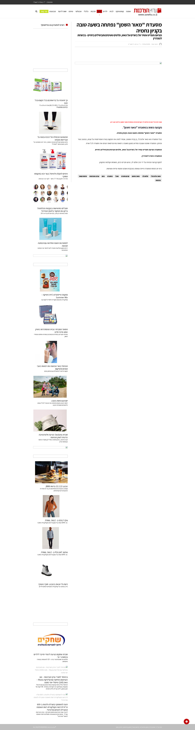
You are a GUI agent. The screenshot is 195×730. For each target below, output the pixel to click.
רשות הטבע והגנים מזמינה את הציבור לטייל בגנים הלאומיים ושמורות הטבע (53, 404)
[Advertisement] (121, 55)
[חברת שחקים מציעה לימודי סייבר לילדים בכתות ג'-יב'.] (50, 640)
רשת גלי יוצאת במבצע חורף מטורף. (53, 584)
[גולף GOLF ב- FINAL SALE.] (50, 506)
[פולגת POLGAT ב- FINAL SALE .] (50, 538)
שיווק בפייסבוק (127, 727)
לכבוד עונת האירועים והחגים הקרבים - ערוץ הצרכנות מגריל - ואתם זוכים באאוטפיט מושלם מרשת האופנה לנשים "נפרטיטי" (52, 714)
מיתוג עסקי (119, 727)
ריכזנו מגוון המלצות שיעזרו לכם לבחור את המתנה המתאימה (53, 249)
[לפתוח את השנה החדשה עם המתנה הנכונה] (50, 229)
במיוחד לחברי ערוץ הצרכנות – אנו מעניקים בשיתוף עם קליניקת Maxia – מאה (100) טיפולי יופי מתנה (52, 680)
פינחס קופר (83, 176)
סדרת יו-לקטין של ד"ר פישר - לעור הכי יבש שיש (53, 179)
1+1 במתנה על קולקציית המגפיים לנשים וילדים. (53, 586)
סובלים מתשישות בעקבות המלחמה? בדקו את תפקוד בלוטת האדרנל (52, 209)
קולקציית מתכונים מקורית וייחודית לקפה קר (54, 300)
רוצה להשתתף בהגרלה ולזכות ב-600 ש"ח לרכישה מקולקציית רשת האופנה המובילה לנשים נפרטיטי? (52, 707)
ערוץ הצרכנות (94, 176)
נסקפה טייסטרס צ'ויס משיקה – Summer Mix (54, 296)
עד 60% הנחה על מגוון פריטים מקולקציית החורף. (52, 555)
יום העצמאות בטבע (59, 400)
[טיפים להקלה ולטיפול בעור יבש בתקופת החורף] (50, 160)
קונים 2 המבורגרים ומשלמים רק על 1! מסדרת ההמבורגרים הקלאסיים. (54, 490)
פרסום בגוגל (135, 727)
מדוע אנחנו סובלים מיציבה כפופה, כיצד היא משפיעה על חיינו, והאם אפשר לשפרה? (51, 143)
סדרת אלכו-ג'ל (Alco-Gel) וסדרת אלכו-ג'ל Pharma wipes (53, 106)
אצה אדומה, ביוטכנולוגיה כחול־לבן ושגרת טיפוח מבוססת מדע (53, 441)
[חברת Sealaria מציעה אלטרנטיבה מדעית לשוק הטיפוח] (50, 420)
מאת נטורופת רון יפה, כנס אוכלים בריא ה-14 (54, 213)
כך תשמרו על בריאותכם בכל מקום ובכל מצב (51, 101)
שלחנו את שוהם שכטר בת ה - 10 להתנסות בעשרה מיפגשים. (52, 660)
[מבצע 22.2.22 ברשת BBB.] (50, 472)
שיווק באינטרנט (144, 727)
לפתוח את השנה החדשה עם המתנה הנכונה (53, 244)
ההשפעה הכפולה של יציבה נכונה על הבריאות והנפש (53, 138)
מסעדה (110, 176)
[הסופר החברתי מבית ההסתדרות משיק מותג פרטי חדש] (50, 315)
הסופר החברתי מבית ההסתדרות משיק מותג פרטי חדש (51, 330)
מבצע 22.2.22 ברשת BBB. (56, 486)
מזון (103, 176)
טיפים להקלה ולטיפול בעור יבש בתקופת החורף (51, 175)
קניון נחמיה (125, 176)
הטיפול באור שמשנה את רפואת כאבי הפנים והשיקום (52, 367)
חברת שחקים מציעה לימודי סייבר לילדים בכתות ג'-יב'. (51, 655)
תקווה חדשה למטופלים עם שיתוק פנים (56, 371)
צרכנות (158, 180)
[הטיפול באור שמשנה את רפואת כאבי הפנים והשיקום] (50, 352)
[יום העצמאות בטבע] (50, 387)
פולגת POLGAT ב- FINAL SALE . (54, 552)
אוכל (117, 176)
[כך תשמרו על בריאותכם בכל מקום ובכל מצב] (50, 86)
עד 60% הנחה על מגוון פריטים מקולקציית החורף (52, 523)
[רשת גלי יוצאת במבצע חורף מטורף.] (50, 570)
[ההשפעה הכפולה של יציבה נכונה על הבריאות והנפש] (50, 123)
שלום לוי (145, 176)
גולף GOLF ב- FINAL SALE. (56, 520)
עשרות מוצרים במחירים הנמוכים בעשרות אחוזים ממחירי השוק (51, 335)
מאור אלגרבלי (156, 176)
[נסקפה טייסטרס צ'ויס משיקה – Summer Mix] (50, 280)
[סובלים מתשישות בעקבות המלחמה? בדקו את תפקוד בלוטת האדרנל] (50, 194)
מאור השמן (136, 176)
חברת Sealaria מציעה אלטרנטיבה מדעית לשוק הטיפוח (53, 436)
